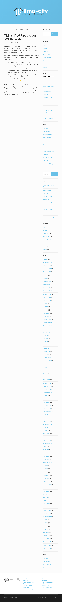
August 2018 (46, 332)
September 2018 (47, 329)
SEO (44, 60)
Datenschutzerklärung (47, 582)
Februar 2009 (46, 535)
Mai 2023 (45, 278)
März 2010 (46, 500)
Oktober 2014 (47, 421)
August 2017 (46, 367)
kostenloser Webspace (49, 164)
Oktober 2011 (47, 481)
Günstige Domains (48, 97)
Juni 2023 (45, 275)
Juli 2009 (45, 519)
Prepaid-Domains (47, 157)
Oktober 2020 (47, 297)
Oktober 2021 (47, 287)
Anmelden (45, 128)
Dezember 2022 (47, 281)
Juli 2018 (45, 335)
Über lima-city (45, 578)
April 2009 (46, 529)
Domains (45, 154)
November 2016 (47, 386)
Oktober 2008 (47, 548)
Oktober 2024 (47, 265)
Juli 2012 (45, 465)
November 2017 (47, 360)
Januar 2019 (46, 316)
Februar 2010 (46, 503)
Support (45, 64)
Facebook (45, 94)
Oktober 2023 (47, 272)
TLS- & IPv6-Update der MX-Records (20, 37)
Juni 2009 (45, 523)
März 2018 (46, 348)
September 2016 (47, 392)
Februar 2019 (46, 313)
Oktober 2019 (47, 300)
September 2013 (47, 443)
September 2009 (47, 516)
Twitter (45, 115)
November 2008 (47, 545)
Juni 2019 (45, 306)
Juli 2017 (45, 370)
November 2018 (47, 322)
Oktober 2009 (47, 513)
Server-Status (45, 585)
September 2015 (47, 411)
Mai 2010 (45, 497)
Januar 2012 (46, 478)
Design (45, 48)
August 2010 (46, 494)
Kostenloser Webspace (49, 104)
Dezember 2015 (47, 405)
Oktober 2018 (47, 326)
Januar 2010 (46, 507)
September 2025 (47, 262)
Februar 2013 (46, 456)
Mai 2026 (45, 259)
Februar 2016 (46, 402)
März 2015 (46, 418)
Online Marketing (47, 57)
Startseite (45, 144)
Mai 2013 (45, 446)
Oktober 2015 (47, 408)
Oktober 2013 (47, 440)
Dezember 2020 (47, 294)
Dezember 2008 (47, 542)
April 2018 (46, 345)
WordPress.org (47, 137)
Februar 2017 (46, 380)
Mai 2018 (45, 341)
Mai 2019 (45, 310)
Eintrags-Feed (46, 131)
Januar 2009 (46, 538)
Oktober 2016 (47, 389)
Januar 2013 (46, 459)
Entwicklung (46, 51)
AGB (43, 584)
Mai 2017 (45, 373)
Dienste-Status (47, 91)
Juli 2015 (45, 415)
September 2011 (47, 484)
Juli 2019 (45, 303)
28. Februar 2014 (8, 42)
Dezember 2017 (47, 357)
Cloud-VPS (46, 160)
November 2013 (47, 437)
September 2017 (47, 364)
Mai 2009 (45, 526)
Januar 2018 (46, 354)
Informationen (46, 54)
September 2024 (47, 268)
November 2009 (47, 510)
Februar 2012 (46, 475)
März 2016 (46, 399)
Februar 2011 (46, 491)
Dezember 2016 (47, 383)
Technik (45, 67)
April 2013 (46, 449)
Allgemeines (46, 45)
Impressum (46, 100)
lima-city (45, 107)
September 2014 (47, 424)
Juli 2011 (45, 488)
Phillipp (17, 42)
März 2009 (46, 532)
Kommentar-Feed (47, 134)
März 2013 (46, 453)
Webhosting (46, 148)
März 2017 (46, 376)
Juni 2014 (45, 430)
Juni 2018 (45, 338)
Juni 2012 (45, 468)
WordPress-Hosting (48, 118)
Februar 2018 (46, 351)
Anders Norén (48, 597)
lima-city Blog (12, 597)
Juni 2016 (45, 395)
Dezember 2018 (47, 319)
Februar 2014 (46, 434)
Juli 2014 (45, 427)
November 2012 (47, 462)
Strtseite (25, 578)
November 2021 (47, 284)
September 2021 (47, 291)
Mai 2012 (45, 472)
